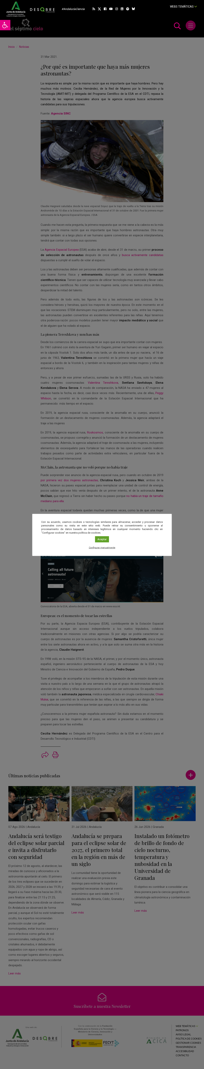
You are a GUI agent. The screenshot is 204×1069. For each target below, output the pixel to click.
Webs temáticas (182, 6)
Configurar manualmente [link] (102, 547)
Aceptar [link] (102, 539)
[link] (5, 25)
